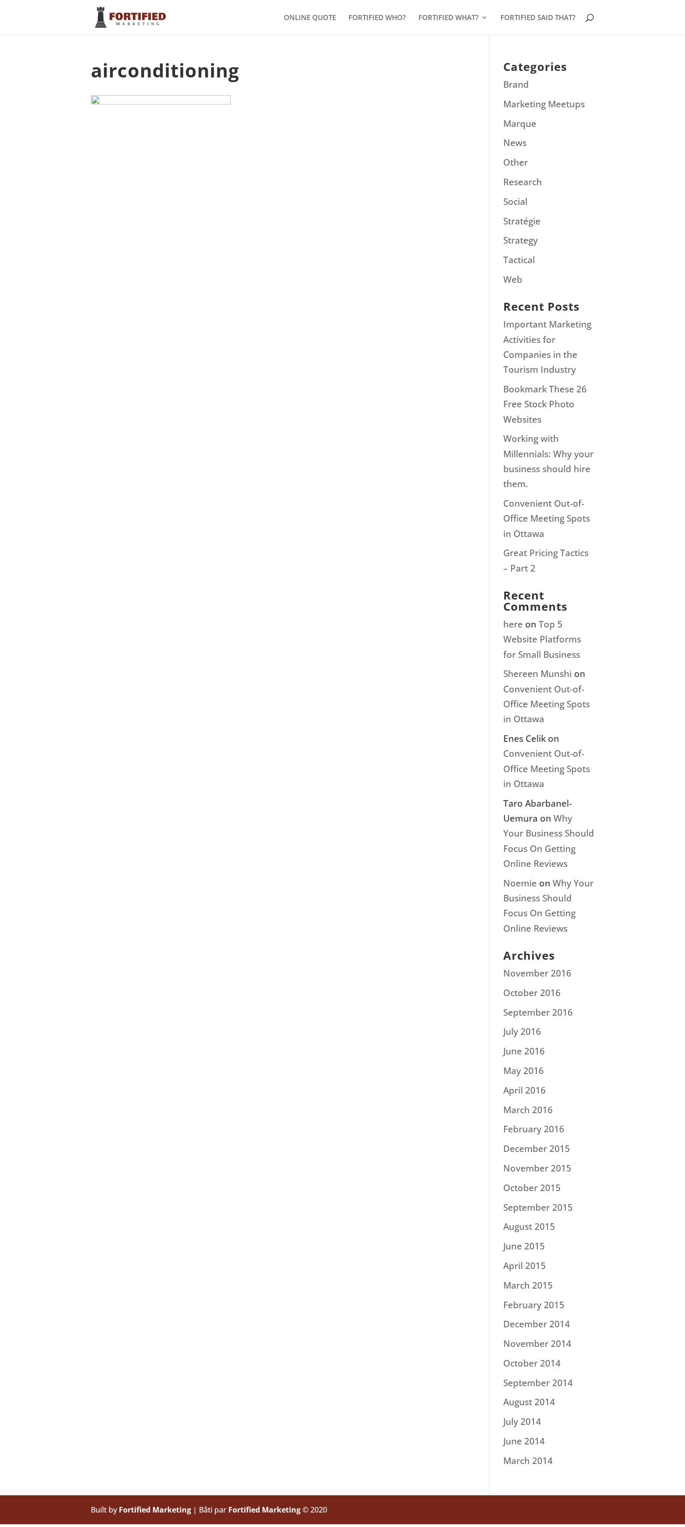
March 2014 (528, 1461)
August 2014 (529, 1402)
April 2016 (524, 1090)
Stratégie (522, 221)
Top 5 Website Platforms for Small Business (542, 639)
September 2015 (538, 1207)
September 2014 (538, 1383)
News (515, 143)
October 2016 (532, 993)
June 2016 (524, 1051)
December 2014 (536, 1324)
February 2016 (533, 1129)
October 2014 (532, 1363)
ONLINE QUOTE (310, 18)
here (513, 624)
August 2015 (529, 1226)
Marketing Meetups (544, 104)
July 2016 (522, 1031)
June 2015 (524, 1246)
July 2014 (522, 1421)
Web (512, 279)
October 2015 (532, 1188)
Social (515, 201)
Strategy (520, 240)
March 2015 (528, 1285)
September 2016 (538, 1012)
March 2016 (528, 1110)
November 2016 (537, 973)
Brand (516, 84)
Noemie (520, 883)
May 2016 (523, 1071)
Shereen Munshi (537, 674)
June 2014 (524, 1441)
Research (522, 182)
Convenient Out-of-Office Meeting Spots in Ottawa (546, 518)
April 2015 (524, 1266)
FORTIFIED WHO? (377, 18)
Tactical (519, 260)
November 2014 (537, 1344)
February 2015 (533, 1305)
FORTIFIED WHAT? (448, 18)
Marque (519, 124)
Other (515, 162)
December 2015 (536, 1149)
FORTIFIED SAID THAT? (537, 18)
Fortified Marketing (155, 1510)
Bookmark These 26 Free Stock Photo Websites (545, 404)
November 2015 (537, 1168)
